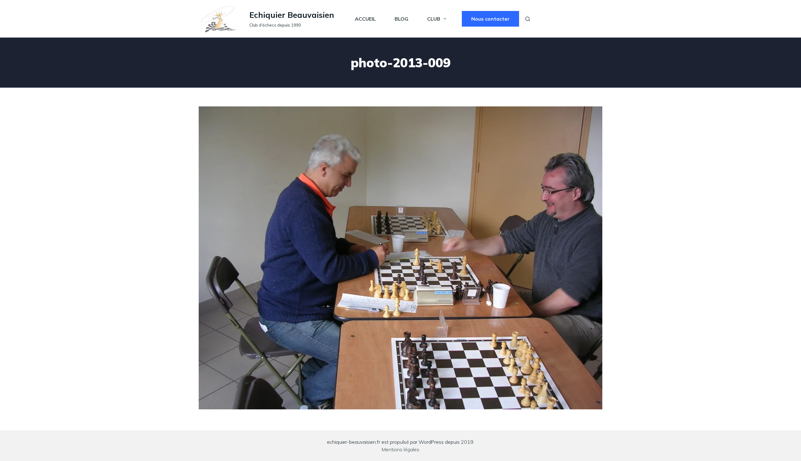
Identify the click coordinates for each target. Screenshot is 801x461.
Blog (401, 19)
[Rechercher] (527, 19)
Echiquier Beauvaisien (291, 15)
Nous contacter (490, 19)
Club (433, 19)
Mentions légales (400, 449)
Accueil (365, 19)
